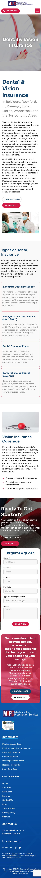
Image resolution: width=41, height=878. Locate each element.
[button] (37, 10)
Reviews (6, 796)
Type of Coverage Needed (14, 597)
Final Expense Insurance (13, 761)
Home (5, 783)
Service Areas (8, 808)
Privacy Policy (8, 812)
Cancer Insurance (10, 756)
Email (5, 577)
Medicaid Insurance (11, 752)
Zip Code (7, 587)
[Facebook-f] (15, 848)
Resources (7, 792)
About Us (6, 787)
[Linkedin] (20, 848)
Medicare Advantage (11, 744)
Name (6, 558)
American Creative (20, 873)
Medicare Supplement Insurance (17, 748)
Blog (4, 804)
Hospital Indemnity (11, 765)
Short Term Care (9, 769)
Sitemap (6, 817)
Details (6, 606)
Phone (6, 568)
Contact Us (7, 800)
